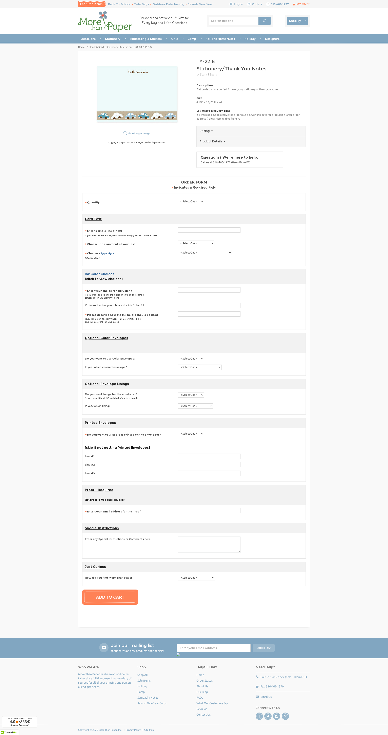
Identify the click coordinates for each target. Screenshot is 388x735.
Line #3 (90, 473)
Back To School (119, 4)
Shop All (142, 675)
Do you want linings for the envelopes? (111, 396)
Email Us (266, 696)
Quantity (93, 202)
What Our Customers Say (212, 703)
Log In (238, 4)
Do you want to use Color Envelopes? (110, 358)
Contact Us (203, 714)
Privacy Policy (133, 730)
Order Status (204, 680)
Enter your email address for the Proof (114, 511)
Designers (272, 39)
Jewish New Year (200, 4)
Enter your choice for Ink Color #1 (114, 294)
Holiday (250, 39)
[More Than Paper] (105, 21)
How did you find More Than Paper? (109, 577)
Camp (192, 39)
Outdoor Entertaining (168, 4)
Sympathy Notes (147, 697)
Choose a (99, 255)
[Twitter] (268, 716)
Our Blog (202, 692)
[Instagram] (276, 716)
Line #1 (89, 456)
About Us (202, 686)
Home (81, 47)
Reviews (201, 709)
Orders (256, 4)
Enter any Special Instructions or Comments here (118, 539)
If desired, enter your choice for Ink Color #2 (114, 305)
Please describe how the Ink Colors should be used (121, 318)
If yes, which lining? (97, 405)
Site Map (149, 730)
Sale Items (144, 680)
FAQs (199, 697)
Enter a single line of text (121, 233)
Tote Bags (141, 4)
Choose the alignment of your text (111, 244)
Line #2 (90, 464)
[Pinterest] (285, 716)
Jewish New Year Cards (152, 703)
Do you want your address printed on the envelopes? (124, 434)
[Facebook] (259, 716)
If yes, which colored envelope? (106, 367)
